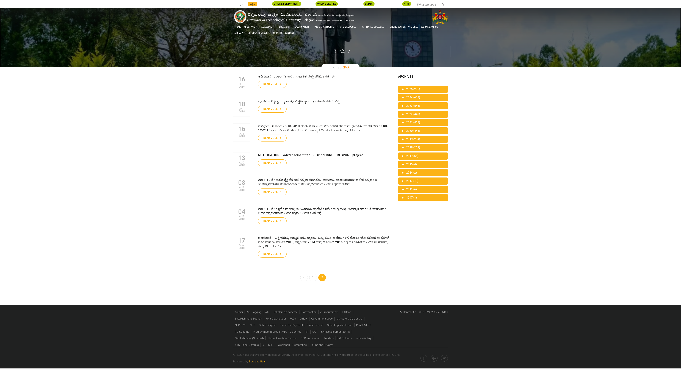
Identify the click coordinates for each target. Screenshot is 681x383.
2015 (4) (409, 164)
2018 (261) (411, 147)
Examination (302, 27)
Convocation (309, 312)
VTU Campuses (348, 27)
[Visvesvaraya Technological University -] (294, 16)
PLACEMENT (363, 325)
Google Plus (434, 358)
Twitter (444, 358)
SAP (314, 331)
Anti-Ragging (254, 312)
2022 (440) (411, 114)
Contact (289, 33)
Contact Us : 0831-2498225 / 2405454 (425, 312)
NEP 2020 (240, 325)
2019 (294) (411, 139)
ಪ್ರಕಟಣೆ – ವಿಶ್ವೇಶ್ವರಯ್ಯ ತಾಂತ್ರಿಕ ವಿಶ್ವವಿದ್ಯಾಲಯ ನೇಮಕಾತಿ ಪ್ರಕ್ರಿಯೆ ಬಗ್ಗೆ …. (300, 101)
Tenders (329, 338)
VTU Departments (324, 27)
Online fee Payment (291, 325)
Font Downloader (276, 318)
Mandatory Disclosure (349, 318)
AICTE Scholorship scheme (281, 312)
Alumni (239, 312)
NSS (252, 325)
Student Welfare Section (282, 338)
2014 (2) (409, 172)
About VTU (249, 27)
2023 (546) (411, 105)
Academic (266, 27)
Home (238, 27)
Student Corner (258, 33)
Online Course (315, 325)
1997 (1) (409, 197)
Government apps (322, 318)
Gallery (304, 318)
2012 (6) (409, 189)
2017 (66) (410, 156)
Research (283, 27)
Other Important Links (340, 325)
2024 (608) (411, 97)
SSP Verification (310, 338)
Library (239, 33)
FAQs (293, 318)
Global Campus (429, 27)
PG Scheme (242, 331)
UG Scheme (344, 338)
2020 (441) (411, 130)
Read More (270, 84)
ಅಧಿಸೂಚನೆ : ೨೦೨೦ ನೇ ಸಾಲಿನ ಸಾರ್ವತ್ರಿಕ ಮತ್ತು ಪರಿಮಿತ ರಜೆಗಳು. (297, 76)
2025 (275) (411, 89)
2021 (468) (411, 122)
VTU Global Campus (247, 344)
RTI (307, 331)
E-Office (346, 312)
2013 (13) (410, 181)
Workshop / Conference (292, 344)
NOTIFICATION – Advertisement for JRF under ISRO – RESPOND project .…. (312, 155)
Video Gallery (363, 338)
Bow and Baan (257, 361)
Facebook (423, 358)
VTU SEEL (413, 27)
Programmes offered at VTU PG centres (277, 331)
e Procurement (329, 312)
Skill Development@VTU (335, 331)
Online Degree (398, 27)
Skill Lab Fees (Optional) (249, 338)
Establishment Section (248, 318)
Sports (277, 33)
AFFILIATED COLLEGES (373, 27)
